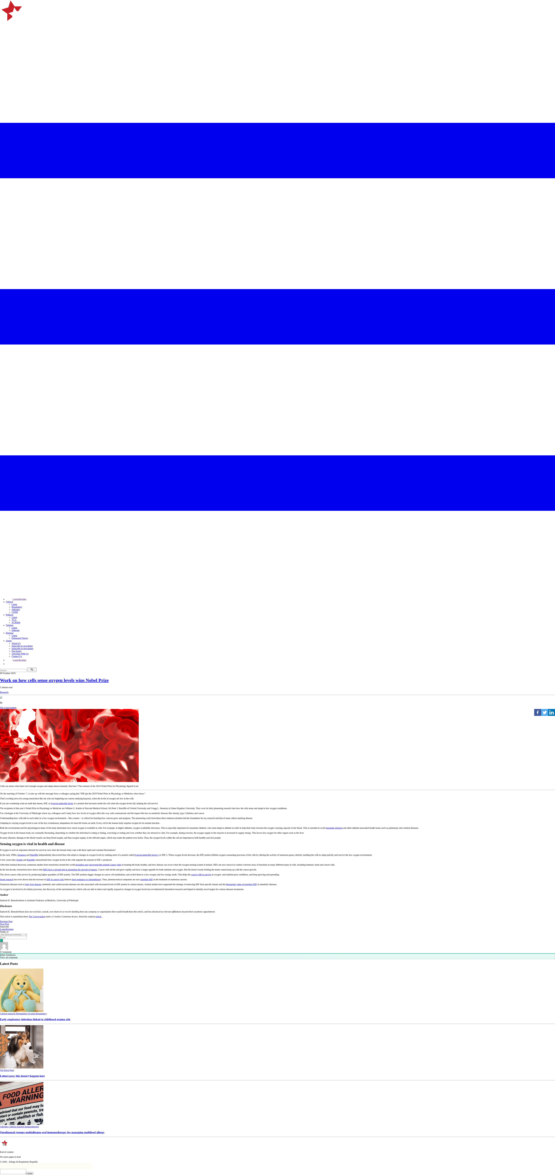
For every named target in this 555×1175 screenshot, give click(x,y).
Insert (29, 1173)
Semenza (21, 855)
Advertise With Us (20, 654)
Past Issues (16, 651)
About (9, 641)
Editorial (15, 630)
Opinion (9, 625)
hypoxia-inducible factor (62, 803)
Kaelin (19, 860)
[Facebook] (537, 712)
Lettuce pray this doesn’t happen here (22, 1075)
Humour (9, 633)
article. (99, 916)
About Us (16, 643)
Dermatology (22, 1013)
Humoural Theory (20, 638)
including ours (81, 865)
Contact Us (17, 656)
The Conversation (8, 707)
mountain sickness (334, 828)
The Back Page (7, 1070)
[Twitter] (544, 712)
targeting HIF (146, 879)
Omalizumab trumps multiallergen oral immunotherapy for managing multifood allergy (52, 1132)
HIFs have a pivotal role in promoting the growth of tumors (70, 869)
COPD (15, 612)
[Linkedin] (551, 712)
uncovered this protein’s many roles (105, 865)
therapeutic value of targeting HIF (241, 884)
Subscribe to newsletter (22, 646)
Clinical (9, 602)
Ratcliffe (34, 855)
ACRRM (16, 622)
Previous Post (6, 921)
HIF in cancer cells (55, 879)
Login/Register (19, 599)
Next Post (4, 924)
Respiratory (17, 607)
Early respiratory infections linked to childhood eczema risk (35, 1019)
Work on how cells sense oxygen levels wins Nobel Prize (54, 680)
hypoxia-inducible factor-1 (147, 855)
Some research (6, 879)
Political (9, 615)
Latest (14, 604)
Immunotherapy (32, 1126)
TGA (14, 620)
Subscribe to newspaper (22, 648)
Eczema (32, 1013)
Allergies (16, 609)
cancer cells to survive (201, 874)
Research (4, 692)
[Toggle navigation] (3, 38)
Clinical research (8, 1013)
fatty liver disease (33, 884)
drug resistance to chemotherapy (86, 879)
